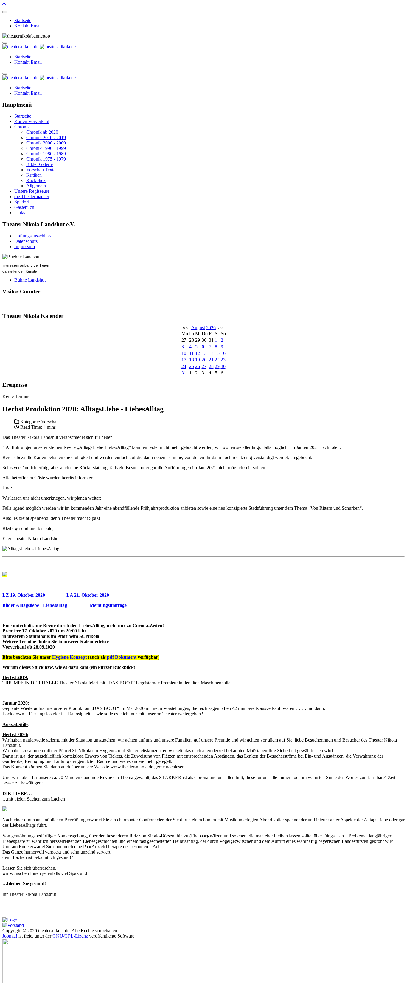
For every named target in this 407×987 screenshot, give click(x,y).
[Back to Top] (4, 4)
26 (197, 366)
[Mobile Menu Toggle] (4, 12)
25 (191, 366)
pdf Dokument (121, 657)
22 (217, 359)
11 (191, 353)
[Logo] (9, 919)
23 (223, 359)
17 (183, 359)
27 (204, 366)
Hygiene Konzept (69, 657)
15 (217, 353)
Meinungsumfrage (108, 605)
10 (183, 353)
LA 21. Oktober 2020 (87, 595)
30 (223, 366)
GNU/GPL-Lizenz (70, 935)
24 (183, 366)
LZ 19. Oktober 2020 (23, 595)
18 (191, 359)
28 (211, 366)
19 (197, 359)
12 (197, 353)
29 (217, 366)
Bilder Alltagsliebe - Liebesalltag (34, 605)
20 (204, 359)
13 (204, 353)
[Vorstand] (13, 925)
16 (223, 353)
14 (211, 353)
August (198, 327)
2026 (211, 327)
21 (211, 359)
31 (183, 372)
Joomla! (9, 935)
